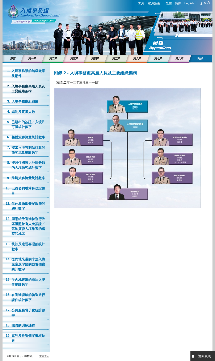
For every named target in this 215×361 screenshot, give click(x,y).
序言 (13, 58)
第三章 (74, 58)
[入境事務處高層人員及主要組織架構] (127, 207)
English (189, 3)
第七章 (158, 58)
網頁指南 (154, 3)
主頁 (141, 3)
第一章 (32, 58)
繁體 (169, 3)
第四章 (95, 58)
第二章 (53, 58)
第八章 (180, 58)
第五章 (116, 58)
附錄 (200, 58)
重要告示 (44, 356)
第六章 (137, 58)
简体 (178, 3)
